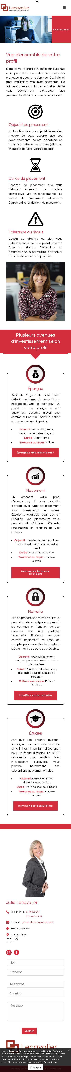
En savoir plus (50, 1062)
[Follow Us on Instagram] (10, 954)
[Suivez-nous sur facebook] (18, 954)
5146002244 (33, 912)
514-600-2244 (34, 916)
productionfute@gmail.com (37, 922)
